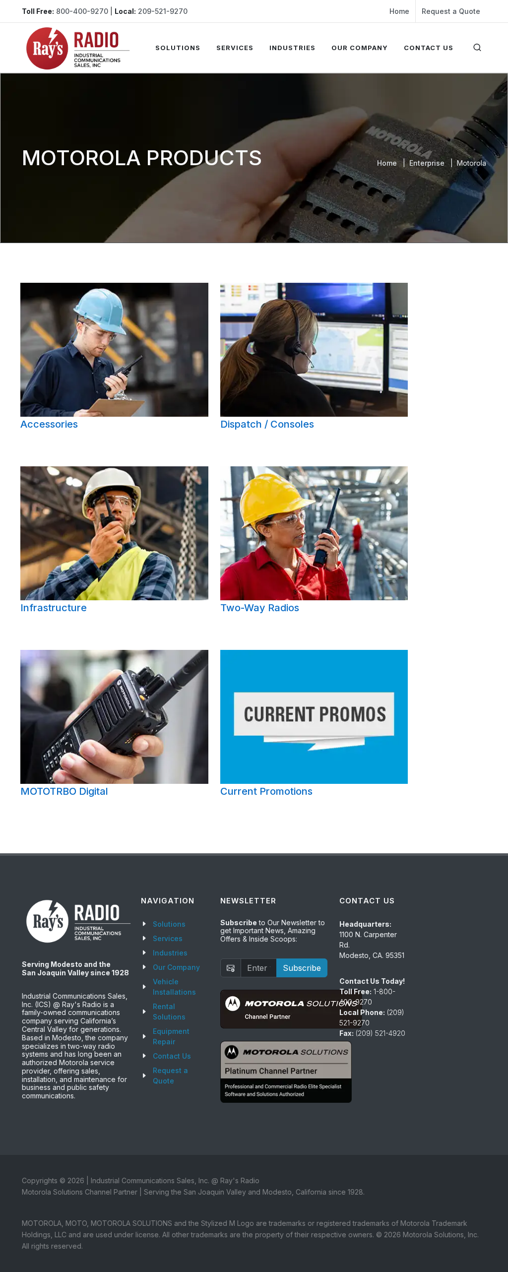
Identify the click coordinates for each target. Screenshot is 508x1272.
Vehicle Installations (174, 986)
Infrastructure (53, 608)
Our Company (176, 967)
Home (399, 11)
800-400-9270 (82, 11)
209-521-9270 (163, 11)
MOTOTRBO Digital (64, 791)
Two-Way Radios (259, 608)
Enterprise (426, 163)
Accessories (49, 424)
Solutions (169, 924)
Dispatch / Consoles (267, 424)
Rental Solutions (169, 1011)
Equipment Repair (171, 1036)
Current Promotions (266, 791)
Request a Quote (451, 11)
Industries (170, 953)
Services (168, 938)
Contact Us (172, 1056)
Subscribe (302, 968)
